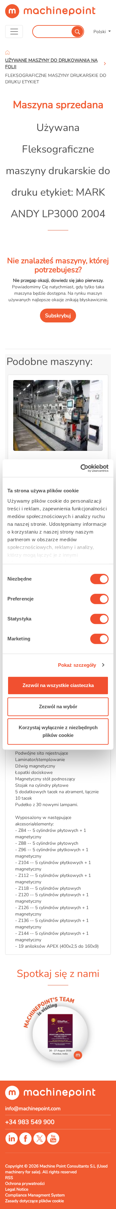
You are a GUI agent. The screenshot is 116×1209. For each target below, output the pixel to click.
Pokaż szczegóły (77, 665)
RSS (9, 1178)
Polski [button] (100, 31)
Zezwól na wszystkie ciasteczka (58, 685)
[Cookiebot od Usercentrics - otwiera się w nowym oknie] (82, 468)
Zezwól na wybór (58, 706)
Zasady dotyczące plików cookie (34, 1201)
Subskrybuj (58, 315)
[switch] (99, 599)
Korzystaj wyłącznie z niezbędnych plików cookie (58, 731)
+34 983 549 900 (29, 1122)
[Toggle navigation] (14, 31)
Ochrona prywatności (25, 1183)
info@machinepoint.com (33, 1108)
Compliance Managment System (35, 1195)
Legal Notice (16, 1189)
